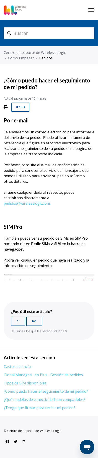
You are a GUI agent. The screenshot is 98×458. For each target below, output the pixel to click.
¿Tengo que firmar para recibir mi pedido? (39, 407)
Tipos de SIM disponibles (25, 383)
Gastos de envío (17, 366)
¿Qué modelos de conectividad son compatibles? (44, 399)
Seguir (20, 107)
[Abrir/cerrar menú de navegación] (91, 10)
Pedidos (46, 58)
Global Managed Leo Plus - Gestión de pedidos (43, 374)
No (34, 321)
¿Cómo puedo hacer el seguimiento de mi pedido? (46, 391)
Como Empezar (21, 58)
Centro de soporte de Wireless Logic (35, 52)
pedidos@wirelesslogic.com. (27, 203)
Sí (18, 321)
